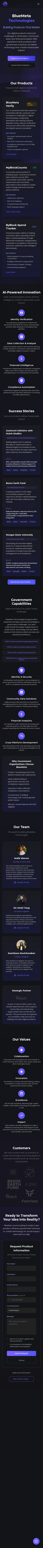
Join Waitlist (11, 154)
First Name (11, 1264)
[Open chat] (36, 1541)
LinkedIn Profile (23, 882)
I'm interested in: (13, 1306)
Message (11, 1316)
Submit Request (21, 1353)
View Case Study (13, 212)
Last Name (11, 1274)
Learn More (10, 272)
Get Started (21, 4)
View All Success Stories (20, 582)
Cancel (21, 1360)
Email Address (13, 1285)
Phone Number (16, 1295)
